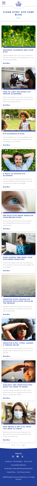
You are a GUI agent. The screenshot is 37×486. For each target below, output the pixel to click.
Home (18, 18)
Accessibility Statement (18, 465)
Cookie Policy (11, 472)
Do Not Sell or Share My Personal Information (18, 468)
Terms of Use (28, 461)
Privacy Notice (17, 461)
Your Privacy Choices (23, 472)
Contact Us (8, 461)
